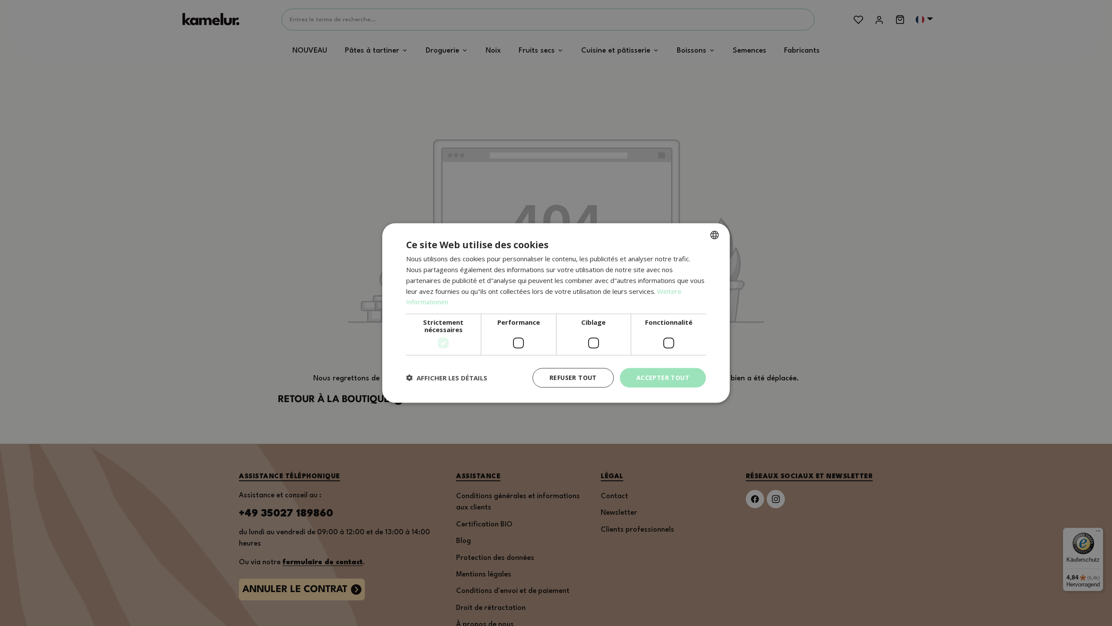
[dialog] (556, 313)
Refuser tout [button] (573, 377)
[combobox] (714, 235)
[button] (446, 378)
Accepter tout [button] (662, 377)
